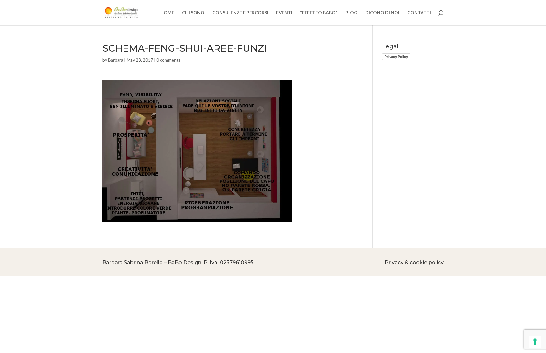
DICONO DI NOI (382, 12)
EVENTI (284, 12)
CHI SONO (193, 12)
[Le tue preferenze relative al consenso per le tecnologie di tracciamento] (535, 342)
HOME (167, 12)
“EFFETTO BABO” (318, 12)
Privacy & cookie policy (414, 262)
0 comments (168, 60)
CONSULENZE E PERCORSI (240, 12)
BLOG (351, 12)
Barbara (115, 60)
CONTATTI (419, 12)
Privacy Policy (396, 56)
